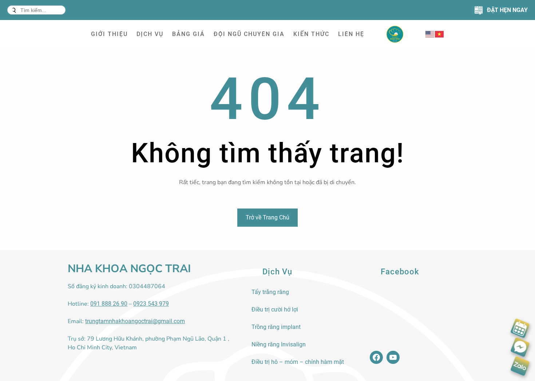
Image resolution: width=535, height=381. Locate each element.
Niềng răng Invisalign (278, 344)
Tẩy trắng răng (270, 292)
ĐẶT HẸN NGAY (507, 10)
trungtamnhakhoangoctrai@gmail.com (135, 321)
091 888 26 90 (108, 303)
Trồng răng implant (276, 327)
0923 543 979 (151, 303)
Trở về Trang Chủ (267, 217)
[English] (430, 34)
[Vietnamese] (439, 34)
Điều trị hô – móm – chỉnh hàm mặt (297, 361)
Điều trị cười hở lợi (274, 309)
